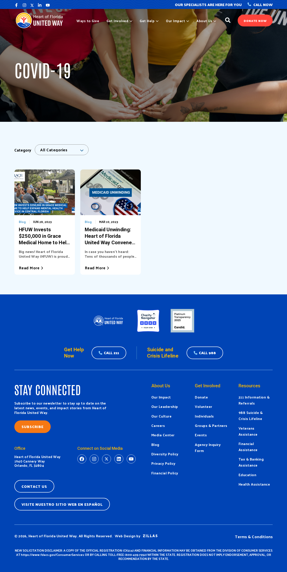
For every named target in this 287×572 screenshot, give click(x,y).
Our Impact (175, 21)
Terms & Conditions (254, 536)
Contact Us (34, 486)
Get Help (147, 21)
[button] (130, 21)
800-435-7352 (136, 554)
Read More (29, 268)
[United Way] (40, 20)
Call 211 (111, 352)
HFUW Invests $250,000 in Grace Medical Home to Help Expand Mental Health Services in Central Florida (44, 236)
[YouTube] (48, 5)
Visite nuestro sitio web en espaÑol (62, 504)
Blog (22, 222)
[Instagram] (24, 5)
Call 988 (207, 352)
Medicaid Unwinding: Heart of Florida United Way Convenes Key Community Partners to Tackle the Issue (110, 236)
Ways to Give (87, 21)
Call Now (263, 5)
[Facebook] (16, 5)
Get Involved (117, 21)
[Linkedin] (40, 5)
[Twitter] (32, 5)
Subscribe (32, 426)
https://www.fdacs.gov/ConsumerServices (52, 554)
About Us (204, 21)
